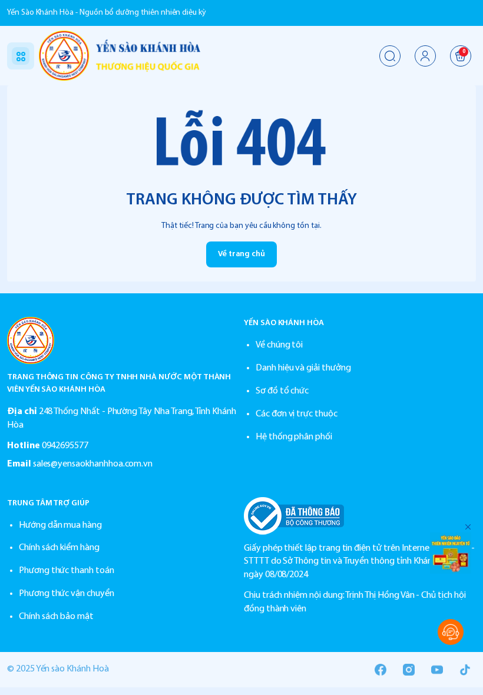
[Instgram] (408, 669)
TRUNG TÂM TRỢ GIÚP (48, 503)
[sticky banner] (450, 553)
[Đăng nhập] (425, 56)
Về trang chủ (241, 254)
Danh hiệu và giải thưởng (303, 368)
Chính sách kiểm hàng (59, 547)
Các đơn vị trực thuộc (297, 414)
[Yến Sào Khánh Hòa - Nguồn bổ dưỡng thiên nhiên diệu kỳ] (119, 56)
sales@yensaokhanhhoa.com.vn (93, 464)
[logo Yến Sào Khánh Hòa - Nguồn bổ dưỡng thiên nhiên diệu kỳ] (123, 340)
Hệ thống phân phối (294, 437)
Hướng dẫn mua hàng (60, 525)
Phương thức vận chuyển (66, 593)
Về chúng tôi (279, 345)
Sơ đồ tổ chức (282, 391)
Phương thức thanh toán (66, 570)
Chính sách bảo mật (56, 616)
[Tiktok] (465, 669)
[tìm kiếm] (390, 56)
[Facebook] (380, 669)
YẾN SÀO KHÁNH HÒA (284, 323)
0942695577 (65, 446)
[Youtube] (437, 669)
